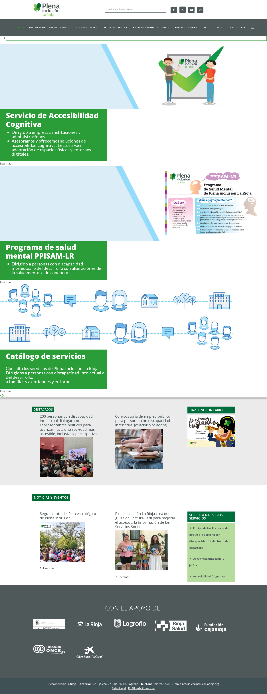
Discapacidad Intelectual (47, 27)
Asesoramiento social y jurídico (206, 562)
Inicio (19, 27)
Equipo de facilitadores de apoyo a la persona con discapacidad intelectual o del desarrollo (209, 537)
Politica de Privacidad (141, 688)
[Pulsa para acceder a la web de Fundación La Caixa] (93, 652)
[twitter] (182, 9)
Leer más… (49, 568)
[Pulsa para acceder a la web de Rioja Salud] (174, 623)
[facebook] (173, 10)
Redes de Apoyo (114, 27)
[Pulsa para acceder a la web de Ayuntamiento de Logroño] (133, 623)
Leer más (5, 163)
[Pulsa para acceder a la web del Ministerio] (52, 624)
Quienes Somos (85, 27)
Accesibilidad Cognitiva (209, 576)
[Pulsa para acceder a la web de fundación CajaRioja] (214, 625)
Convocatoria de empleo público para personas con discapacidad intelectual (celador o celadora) (142, 420)
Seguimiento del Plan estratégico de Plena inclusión (68, 515)
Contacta (235, 27)
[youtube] (191, 10)
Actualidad (211, 27)
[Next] (3, 395)
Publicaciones (185, 27)
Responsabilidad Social (149, 27)
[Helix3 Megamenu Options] (252, 27)
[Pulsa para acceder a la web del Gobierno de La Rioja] (93, 629)
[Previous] (1, 395)
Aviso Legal (119, 688)
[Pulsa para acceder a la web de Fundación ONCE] (52, 649)
